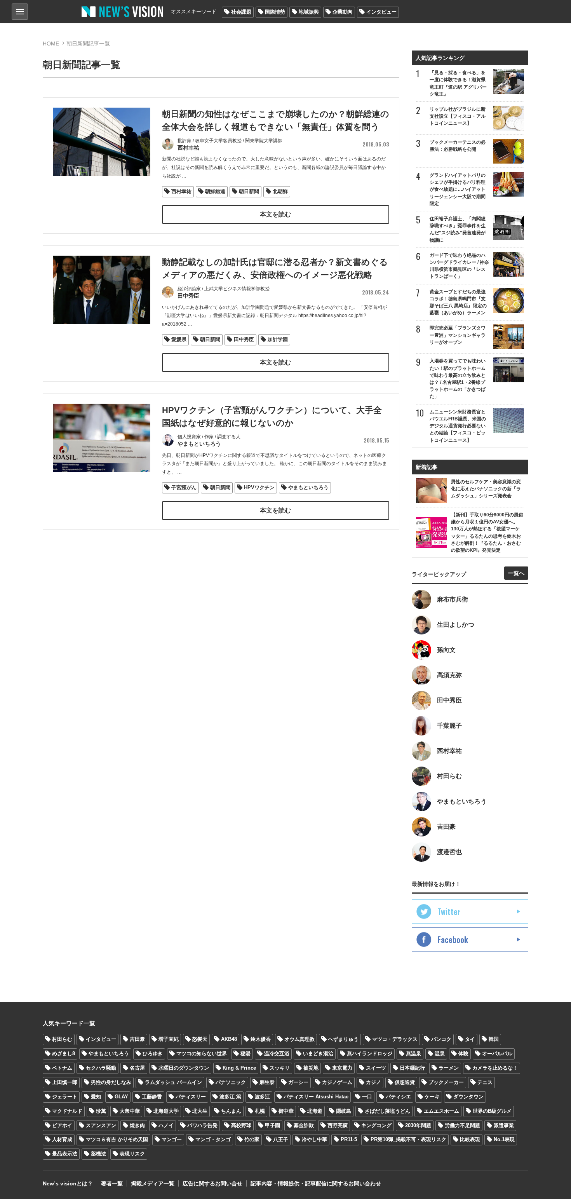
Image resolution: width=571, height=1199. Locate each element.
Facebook (452, 939)
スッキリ (280, 1068)
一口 (367, 1097)
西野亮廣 (337, 1125)
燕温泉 (413, 1053)
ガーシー (298, 1082)
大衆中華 (130, 1111)
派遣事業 (504, 1125)
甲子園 (272, 1125)
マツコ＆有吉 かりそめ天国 (117, 1139)
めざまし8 (63, 1053)
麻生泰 (267, 1082)
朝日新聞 (249, 191)
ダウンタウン (468, 1097)
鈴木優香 (261, 1039)
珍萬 (101, 1111)
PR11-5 (349, 1139)
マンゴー (172, 1139)
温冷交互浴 (276, 1053)
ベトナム (62, 1068)
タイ (470, 1039)
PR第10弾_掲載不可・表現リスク (408, 1139)
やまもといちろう (308, 487)
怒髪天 (199, 1039)
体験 (463, 1053)
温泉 (440, 1053)
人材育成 (62, 1139)
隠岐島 (343, 1111)
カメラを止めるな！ (495, 1068)
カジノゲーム (337, 1082)
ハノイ (166, 1125)
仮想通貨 (405, 1082)
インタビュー (381, 12)
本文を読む (275, 214)
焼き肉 (137, 1125)
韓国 (494, 1039)
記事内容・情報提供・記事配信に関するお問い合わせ (316, 1183)
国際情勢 (275, 12)
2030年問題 (418, 1125)
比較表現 (470, 1139)
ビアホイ (62, 1125)
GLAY (121, 1097)
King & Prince (239, 1068)
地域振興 (309, 12)
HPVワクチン (259, 487)
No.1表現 (504, 1139)
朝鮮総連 (215, 191)
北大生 (199, 1111)
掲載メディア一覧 (152, 1183)
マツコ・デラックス (395, 1039)
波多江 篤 (230, 1097)
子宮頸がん (184, 487)
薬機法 (98, 1154)
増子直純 (168, 1039)
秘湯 (245, 1053)
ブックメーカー (446, 1082)
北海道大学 (166, 1111)
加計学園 (278, 339)
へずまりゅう (343, 1039)
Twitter (449, 911)
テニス (485, 1082)
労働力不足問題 (462, 1125)
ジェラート (64, 1097)
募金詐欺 (304, 1125)
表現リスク (132, 1154)
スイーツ (376, 1068)
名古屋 (137, 1068)
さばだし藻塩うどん (387, 1111)
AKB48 (229, 1039)
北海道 (314, 1111)
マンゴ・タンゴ (213, 1139)
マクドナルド (67, 1111)
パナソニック (231, 1082)
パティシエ (398, 1097)
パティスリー (191, 1097)
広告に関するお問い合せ (212, 1183)
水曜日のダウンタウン (183, 1068)
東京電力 (342, 1068)
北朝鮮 (280, 191)
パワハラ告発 (202, 1125)
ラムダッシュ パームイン (173, 1082)
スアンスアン (101, 1125)
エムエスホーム (441, 1111)
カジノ (373, 1082)
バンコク (441, 1039)
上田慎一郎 (64, 1082)
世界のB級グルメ (492, 1111)
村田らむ (62, 1039)
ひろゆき (153, 1053)
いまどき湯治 (318, 1053)
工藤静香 (152, 1097)
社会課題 (241, 12)
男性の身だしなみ (111, 1082)
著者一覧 (112, 1183)
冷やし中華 (314, 1139)
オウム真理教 (299, 1039)
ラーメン (449, 1068)
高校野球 (241, 1125)
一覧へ (516, 573)
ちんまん (231, 1111)
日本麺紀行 (412, 1068)
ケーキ (432, 1097)
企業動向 (343, 12)
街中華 (286, 1111)
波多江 (262, 1097)
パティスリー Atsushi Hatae (316, 1097)
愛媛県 (178, 339)
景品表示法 (64, 1154)
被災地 (311, 1068)
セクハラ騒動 (101, 1068)
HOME (51, 43)
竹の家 (251, 1139)
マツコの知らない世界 (201, 1053)
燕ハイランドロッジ (369, 1053)
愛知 (96, 1097)
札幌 (260, 1111)
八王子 (280, 1139)
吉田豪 (137, 1039)
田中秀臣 (244, 339)
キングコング (376, 1125)
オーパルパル (497, 1053)
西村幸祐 (181, 191)
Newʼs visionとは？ (68, 1183)
